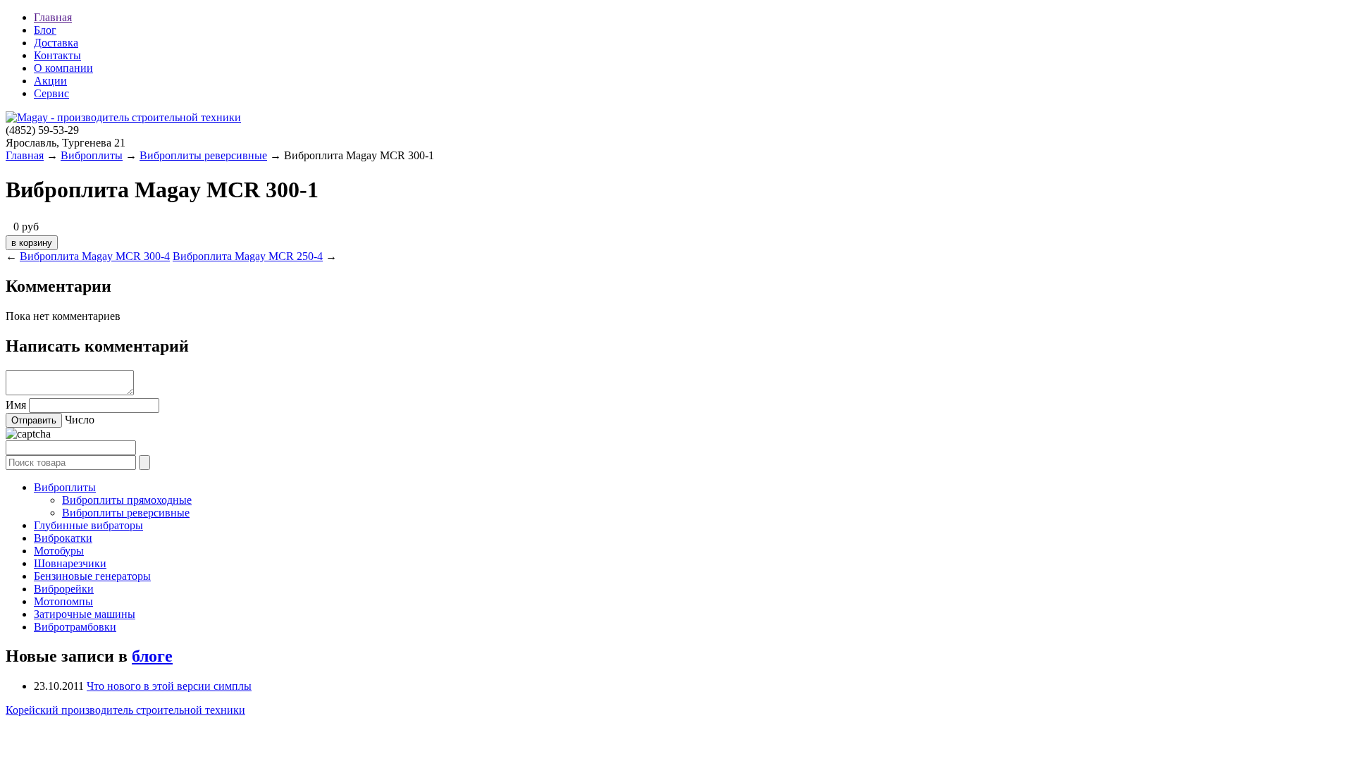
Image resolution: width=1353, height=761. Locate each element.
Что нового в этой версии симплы (169, 686)
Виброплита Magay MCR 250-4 (248, 256)
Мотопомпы (63, 601)
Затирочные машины (84, 614)
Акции (50, 81)
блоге (152, 656)
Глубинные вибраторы (88, 525)
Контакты (57, 55)
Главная (53, 17)
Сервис (51, 93)
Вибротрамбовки (75, 627)
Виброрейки (64, 589)
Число (79, 420)
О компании (63, 68)
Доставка (56, 43)
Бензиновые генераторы (92, 576)
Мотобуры (59, 551)
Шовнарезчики (70, 563)
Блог (45, 30)
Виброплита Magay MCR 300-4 (95, 256)
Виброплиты (92, 155)
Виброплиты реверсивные (203, 155)
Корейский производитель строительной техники (125, 710)
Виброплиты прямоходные (127, 500)
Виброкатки (63, 538)
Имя (16, 405)
